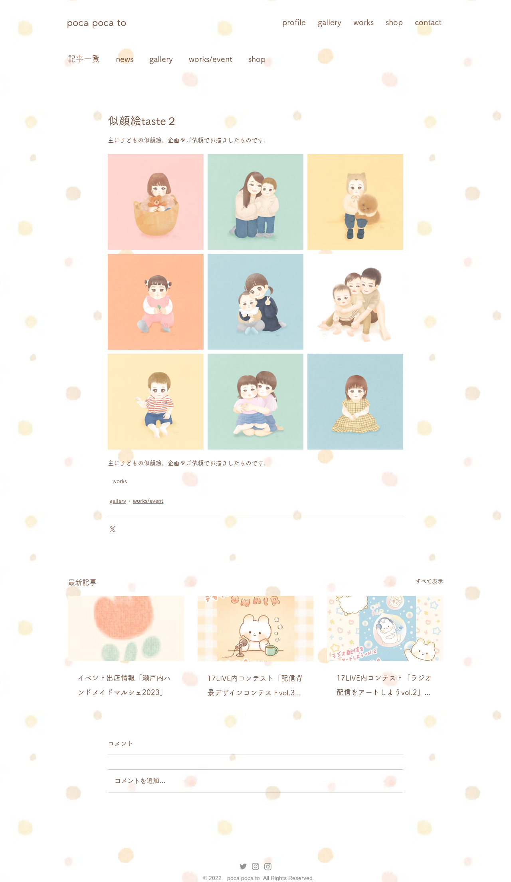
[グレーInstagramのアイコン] (255, 866)
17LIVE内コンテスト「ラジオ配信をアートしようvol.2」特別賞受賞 (384, 686)
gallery (161, 59)
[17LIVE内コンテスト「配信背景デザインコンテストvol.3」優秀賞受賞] (256, 628)
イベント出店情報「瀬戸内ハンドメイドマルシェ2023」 (124, 685)
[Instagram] (268, 866)
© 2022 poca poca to (232, 878)
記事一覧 (84, 59)
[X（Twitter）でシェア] (111, 528)
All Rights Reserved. (287, 878)
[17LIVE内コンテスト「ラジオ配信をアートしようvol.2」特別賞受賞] (385, 628)
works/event (210, 59)
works (120, 481)
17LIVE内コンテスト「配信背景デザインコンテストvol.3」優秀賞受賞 (255, 687)
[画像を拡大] (156, 202)
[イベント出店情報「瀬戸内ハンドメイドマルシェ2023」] (126, 628)
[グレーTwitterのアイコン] (243, 866)
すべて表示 (429, 581)
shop (256, 59)
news (124, 59)
